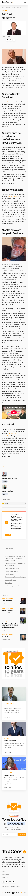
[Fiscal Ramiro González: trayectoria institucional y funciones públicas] (23, 620)
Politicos (12, 703)
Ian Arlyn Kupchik (10, 580)
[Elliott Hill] (23, 637)
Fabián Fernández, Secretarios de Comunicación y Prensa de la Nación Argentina (15, 558)
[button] (21, 2)
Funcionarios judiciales (8, 619)
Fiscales (4, 618)
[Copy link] (14, 40)
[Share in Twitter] (10, 40)
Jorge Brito (8, 583)
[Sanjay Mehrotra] (23, 611)
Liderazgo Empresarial (7, 598)
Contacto (8, 534)
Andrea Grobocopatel (11, 571)
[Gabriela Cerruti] (14, 763)
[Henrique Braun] (23, 601)
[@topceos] (3, 882)
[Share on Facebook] (7, 40)
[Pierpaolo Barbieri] (14, 729)
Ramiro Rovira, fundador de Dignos (15, 577)
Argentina (8, 7)
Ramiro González (7, 621)
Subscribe (22, 834)
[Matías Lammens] (14, 694)
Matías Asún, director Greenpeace (15, 586)
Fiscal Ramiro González (12, 568)
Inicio (3, 7)
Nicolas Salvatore (7, 102)
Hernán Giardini (9, 574)
